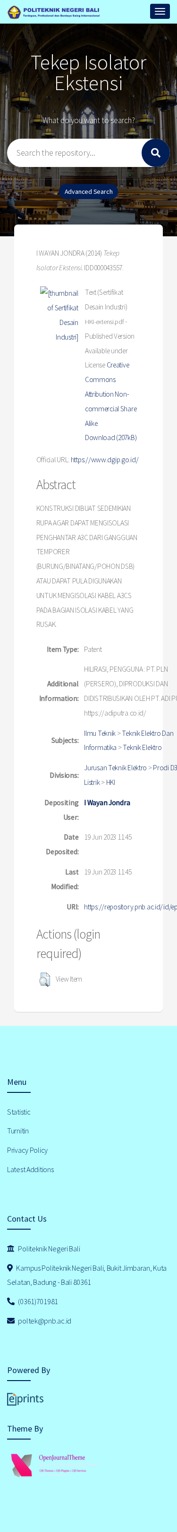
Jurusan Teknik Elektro (115, 767)
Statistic (18, 1111)
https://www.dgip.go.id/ (105, 459)
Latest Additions (30, 1169)
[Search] (156, 153)
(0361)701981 (37, 1301)
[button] (44, 980)
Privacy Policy (27, 1150)
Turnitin (18, 1130)
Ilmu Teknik (100, 733)
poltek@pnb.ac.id (44, 1320)
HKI (110, 782)
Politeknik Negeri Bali (48, 1248)
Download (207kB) (111, 437)
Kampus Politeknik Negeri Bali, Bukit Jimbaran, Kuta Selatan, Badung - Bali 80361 (87, 1275)
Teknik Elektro (142, 747)
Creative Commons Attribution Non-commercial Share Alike (111, 393)
